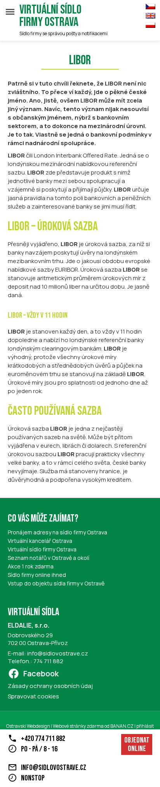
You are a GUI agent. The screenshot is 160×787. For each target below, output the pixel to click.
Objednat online (137, 744)
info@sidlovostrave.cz (57, 653)
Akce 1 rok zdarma (31, 566)
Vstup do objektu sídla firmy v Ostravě (56, 583)
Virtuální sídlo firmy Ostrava (50, 16)
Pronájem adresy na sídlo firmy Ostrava (57, 532)
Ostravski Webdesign (28, 726)
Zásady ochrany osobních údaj (50, 686)
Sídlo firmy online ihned (37, 574)
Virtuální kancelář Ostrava (40, 540)
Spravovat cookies (33, 696)
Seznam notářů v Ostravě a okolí (48, 557)
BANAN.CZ (122, 726)
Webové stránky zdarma (78, 726)
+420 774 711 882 (43, 738)
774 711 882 (48, 661)
